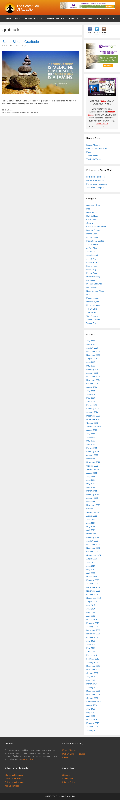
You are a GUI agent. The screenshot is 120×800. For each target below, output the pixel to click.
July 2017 (90, 677)
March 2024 (91, 405)
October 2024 (92, 384)
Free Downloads (33, 19)
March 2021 (91, 534)
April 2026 (90, 344)
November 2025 (93, 355)
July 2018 (90, 641)
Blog (99, 19)
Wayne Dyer (91, 323)
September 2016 (93, 702)
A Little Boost (92, 156)
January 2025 (92, 373)
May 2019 (90, 612)
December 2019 (93, 587)
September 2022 (93, 469)
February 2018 (92, 659)
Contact (109, 19)
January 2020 (92, 584)
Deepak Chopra (93, 230)
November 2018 (93, 634)
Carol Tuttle (91, 219)
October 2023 (92, 423)
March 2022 (91, 491)
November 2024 (93, 380)
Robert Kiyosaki (93, 305)
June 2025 (90, 362)
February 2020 (92, 580)
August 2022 (91, 473)
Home (8, 19)
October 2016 (92, 698)
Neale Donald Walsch (95, 291)
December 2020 (93, 544)
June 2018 (90, 644)
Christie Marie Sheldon (96, 227)
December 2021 (93, 502)
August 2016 (91, 705)
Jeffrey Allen (91, 248)
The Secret (73, 19)
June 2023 (90, 437)
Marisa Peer (91, 273)
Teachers (88, 19)
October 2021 (92, 509)
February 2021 (92, 537)
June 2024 (90, 394)
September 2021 (93, 512)
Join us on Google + (95, 188)
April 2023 (90, 444)
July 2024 (90, 391)
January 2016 (92, 727)
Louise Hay (91, 269)
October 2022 (92, 466)
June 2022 (90, 480)
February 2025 (92, 369)
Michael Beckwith (94, 284)
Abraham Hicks (93, 205)
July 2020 (90, 562)
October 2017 (92, 673)
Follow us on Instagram (96, 184)
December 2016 (93, 691)
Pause (89, 152)
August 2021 (91, 516)
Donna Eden (91, 234)
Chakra (89, 223)
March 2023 (91, 448)
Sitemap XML (68, 779)
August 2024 (91, 387)
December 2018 (93, 630)
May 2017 (90, 680)
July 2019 (90, 605)
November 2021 (93, 505)
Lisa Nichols (91, 266)
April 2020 (90, 573)
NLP (88, 294)
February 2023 (92, 451)
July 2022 (90, 476)
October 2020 (92, 552)
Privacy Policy (68, 782)
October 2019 (92, 594)
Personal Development (20, 112)
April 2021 (90, 530)
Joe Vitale (90, 252)
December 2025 (93, 351)
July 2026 (90, 341)
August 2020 (91, 559)
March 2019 (91, 619)
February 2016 (92, 723)
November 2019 (93, 591)
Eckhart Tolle (92, 237)
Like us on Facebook (95, 177)
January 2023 (92, 455)
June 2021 (90, 523)
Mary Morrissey (93, 277)
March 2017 (91, 684)
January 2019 (92, 627)
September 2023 (93, 426)
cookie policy (27, 759)
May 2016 (90, 712)
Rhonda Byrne (92, 302)
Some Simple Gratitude (20, 42)
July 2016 (90, 709)
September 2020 (93, 555)
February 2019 (92, 623)
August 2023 (91, 430)
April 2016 (90, 716)
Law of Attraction (55, 19)
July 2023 (90, 434)
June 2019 (90, 609)
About (18, 19)
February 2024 (92, 409)
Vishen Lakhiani (93, 319)
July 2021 (90, 519)
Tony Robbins (92, 316)
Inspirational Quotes (95, 241)
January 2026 (92, 348)
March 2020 (91, 577)
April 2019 (90, 616)
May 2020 (90, 569)
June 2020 (90, 566)
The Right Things (93, 159)
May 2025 (90, 366)
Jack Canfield (92, 244)
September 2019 (93, 598)
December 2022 (93, 459)
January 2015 (92, 730)
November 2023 (93, 419)
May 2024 (90, 398)
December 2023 (93, 416)
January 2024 (92, 412)
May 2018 (90, 648)
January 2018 (92, 662)
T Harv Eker (91, 309)
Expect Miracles (93, 145)
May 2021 (90, 526)
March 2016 (91, 719)
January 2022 (92, 498)
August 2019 (91, 602)
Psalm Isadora (92, 298)
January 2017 (92, 687)
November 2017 (93, 669)
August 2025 (91, 359)
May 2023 (90, 441)
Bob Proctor (91, 212)
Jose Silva (91, 259)
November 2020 (93, 548)
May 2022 (90, 484)
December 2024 (93, 376)
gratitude (8, 112)
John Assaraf (92, 255)
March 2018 (91, 655)
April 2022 (90, 487)
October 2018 (92, 637)
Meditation (90, 280)
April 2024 (90, 401)
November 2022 (93, 462)
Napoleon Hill (92, 287)
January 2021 (92, 541)
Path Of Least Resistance (97, 148)
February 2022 (92, 494)
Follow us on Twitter (95, 180)
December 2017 (93, 666)
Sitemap (65, 775)
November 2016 (93, 694)
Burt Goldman (92, 216)
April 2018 (90, 652)
